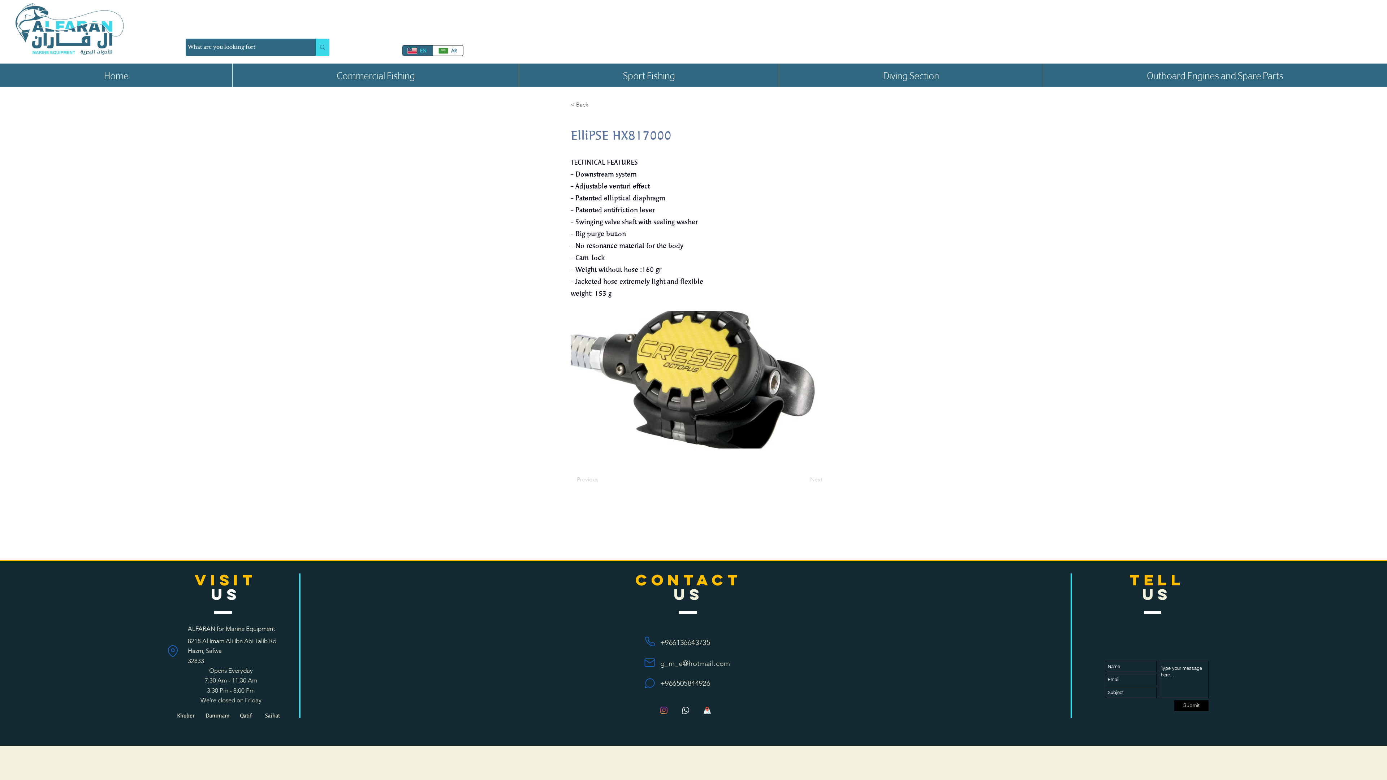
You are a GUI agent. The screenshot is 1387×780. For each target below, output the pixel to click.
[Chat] (649, 683)
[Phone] (649, 641)
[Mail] (649, 662)
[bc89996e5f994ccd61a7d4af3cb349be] (685, 710)
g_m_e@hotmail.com (695, 663)
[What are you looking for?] (322, 47)
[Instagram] (663, 710)
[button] (375, 75)
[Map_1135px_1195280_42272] (707, 710)
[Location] (173, 651)
